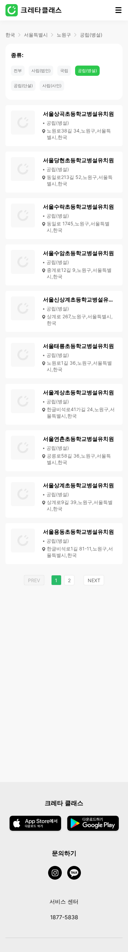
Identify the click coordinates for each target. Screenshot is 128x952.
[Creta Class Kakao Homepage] (76, 873)
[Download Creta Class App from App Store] (35, 824)
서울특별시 (36, 35)
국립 (64, 70)
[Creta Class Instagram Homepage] (57, 873)
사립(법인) (41, 70)
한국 (10, 35)
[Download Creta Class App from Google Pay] (93, 824)
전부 (18, 70)
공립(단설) (23, 85)
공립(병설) (91, 35)
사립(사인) (51, 85)
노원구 (64, 35)
